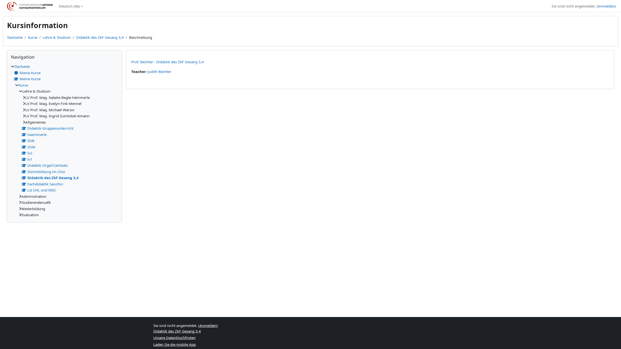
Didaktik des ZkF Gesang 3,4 (100, 37)
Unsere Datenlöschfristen (174, 337)
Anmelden (606, 6)
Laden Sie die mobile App (174, 344)
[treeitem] (64, 141)
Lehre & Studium (57, 37)
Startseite (15, 37)
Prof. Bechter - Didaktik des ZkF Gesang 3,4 (167, 61)
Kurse (32, 37)
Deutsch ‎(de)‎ (69, 6)
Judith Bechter (159, 71)
